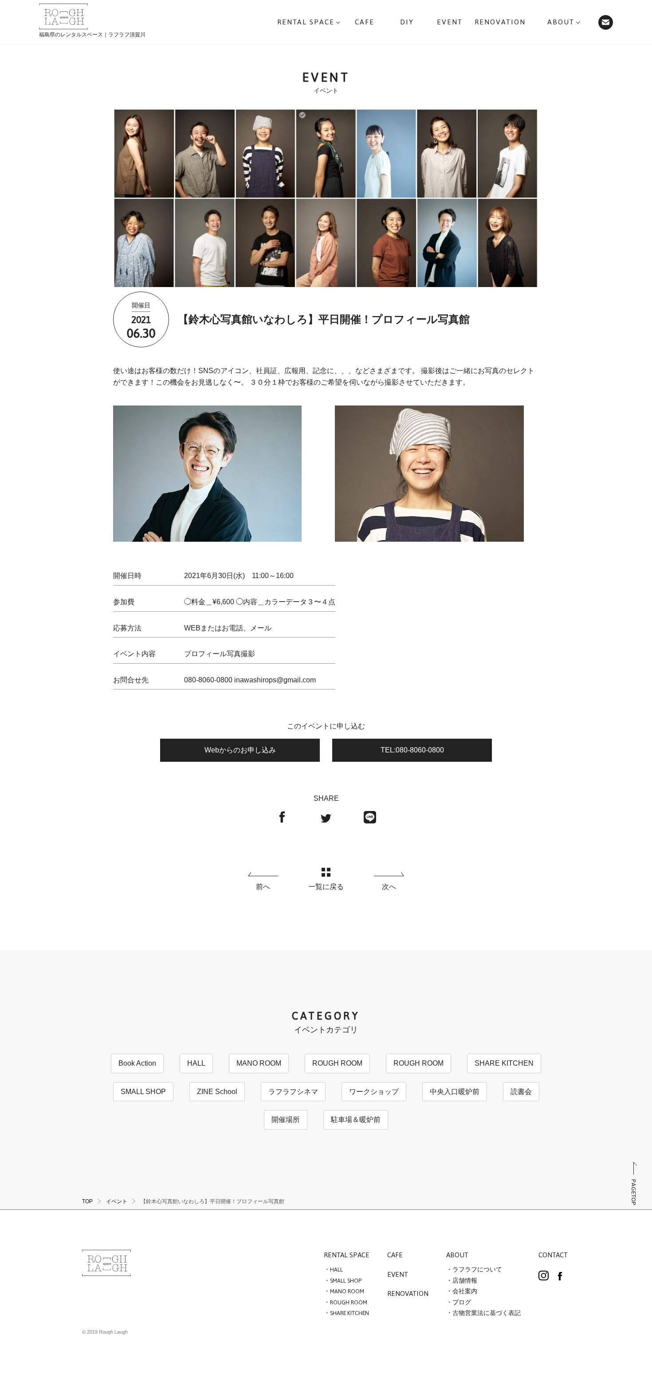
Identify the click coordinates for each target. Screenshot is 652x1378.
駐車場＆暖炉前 (356, 1119)
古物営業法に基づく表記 (486, 1313)
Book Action (137, 1063)
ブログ (461, 1302)
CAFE (395, 1255)
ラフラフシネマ (293, 1091)
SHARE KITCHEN (504, 1063)
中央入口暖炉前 (454, 1091)
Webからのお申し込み (240, 750)
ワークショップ (374, 1091)
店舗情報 (464, 1281)
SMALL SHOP (143, 1091)
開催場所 (285, 1119)
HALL (196, 1063)
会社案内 (464, 1291)
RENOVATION (407, 1294)
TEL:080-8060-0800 (412, 750)
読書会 (521, 1091)
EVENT (397, 1275)
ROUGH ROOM (337, 1063)
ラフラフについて (477, 1269)
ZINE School (217, 1091)
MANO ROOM (258, 1063)
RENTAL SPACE (346, 1255)
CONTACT (553, 1255)
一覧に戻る (326, 886)
